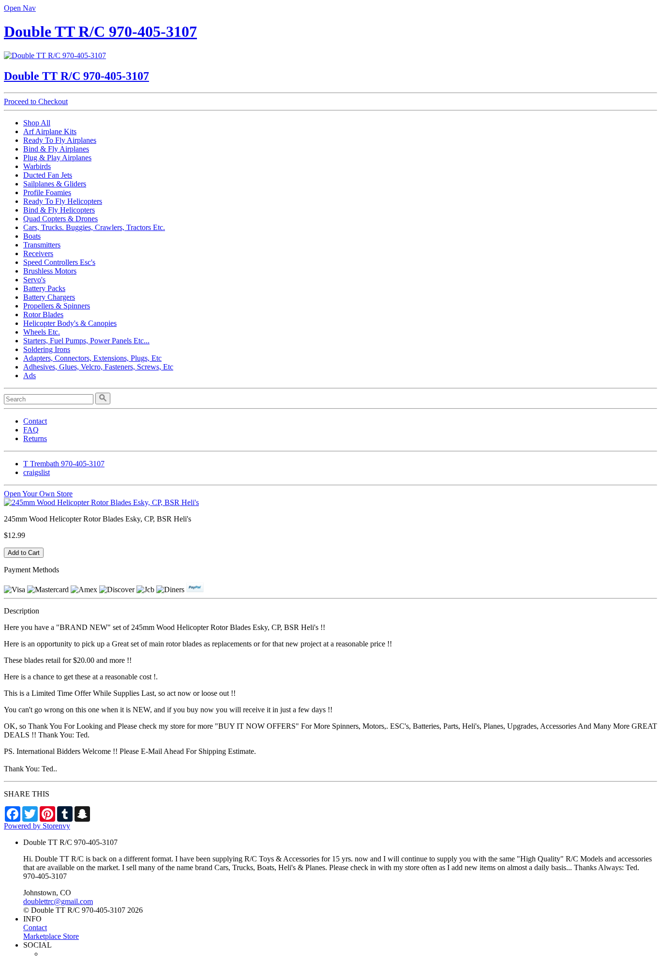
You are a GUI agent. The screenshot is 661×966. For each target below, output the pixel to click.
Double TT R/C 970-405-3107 (100, 31)
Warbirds (37, 166)
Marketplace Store (51, 936)
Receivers (38, 253)
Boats (32, 236)
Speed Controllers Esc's (59, 262)
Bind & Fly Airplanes (56, 149)
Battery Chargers (49, 297)
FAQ (31, 430)
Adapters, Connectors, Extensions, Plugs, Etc (92, 358)
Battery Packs (44, 288)
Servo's (34, 280)
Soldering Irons (46, 349)
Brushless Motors (49, 271)
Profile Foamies (47, 192)
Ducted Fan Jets (47, 175)
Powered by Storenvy (37, 826)
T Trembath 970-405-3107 (64, 464)
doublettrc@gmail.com (58, 901)
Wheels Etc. (41, 332)
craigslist (36, 472)
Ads (29, 375)
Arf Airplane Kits (49, 131)
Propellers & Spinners (56, 306)
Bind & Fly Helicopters (59, 210)
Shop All (36, 123)
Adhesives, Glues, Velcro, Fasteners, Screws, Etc (98, 367)
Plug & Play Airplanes (57, 157)
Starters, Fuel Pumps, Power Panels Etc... (86, 341)
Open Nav (20, 8)
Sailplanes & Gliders (54, 184)
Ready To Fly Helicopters (62, 201)
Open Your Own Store (38, 494)
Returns (35, 438)
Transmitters (41, 245)
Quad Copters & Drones (60, 219)
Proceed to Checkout (36, 101)
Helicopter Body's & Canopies (70, 323)
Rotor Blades (43, 314)
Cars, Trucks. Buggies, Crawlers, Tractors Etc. (94, 227)
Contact (35, 421)
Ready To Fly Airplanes (59, 140)
